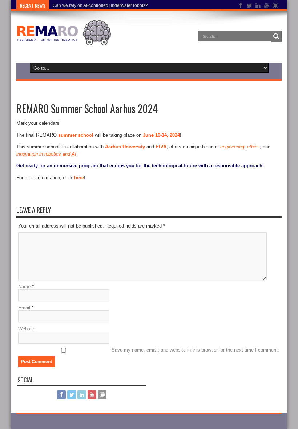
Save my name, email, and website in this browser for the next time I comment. (195, 350)
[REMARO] (63, 40)
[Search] (276, 36)
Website (26, 329)
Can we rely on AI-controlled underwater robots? (100, 5)
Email (24, 307)
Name (24, 286)
